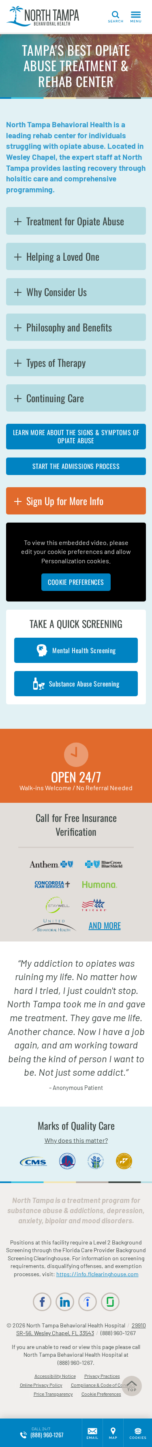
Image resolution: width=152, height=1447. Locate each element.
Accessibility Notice (55, 1376)
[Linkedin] (65, 1302)
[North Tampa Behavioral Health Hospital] (42, 16)
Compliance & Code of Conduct (103, 1385)
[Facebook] (42, 1302)
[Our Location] (113, 1433)
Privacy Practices (102, 1376)
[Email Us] (92, 1433)
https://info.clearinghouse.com (97, 1273)
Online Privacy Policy (41, 1385)
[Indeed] (87, 1302)
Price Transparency (53, 1394)
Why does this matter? (76, 1140)
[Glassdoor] (110, 1302)
